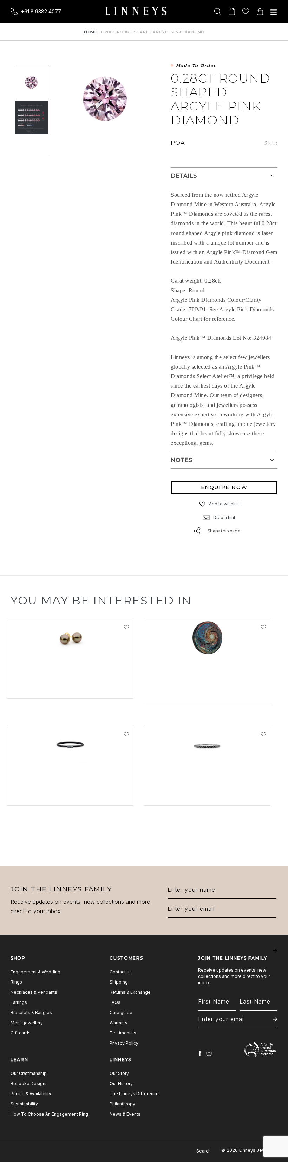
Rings (16, 982)
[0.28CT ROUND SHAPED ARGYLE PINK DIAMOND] (31, 82)
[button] (202, 504)
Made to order (196, 66)
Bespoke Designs (29, 1083)
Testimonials (123, 1033)
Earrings (19, 1002)
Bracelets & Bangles (31, 1012)
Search (203, 1151)
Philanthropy (122, 1103)
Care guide (121, 1012)
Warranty (118, 1022)
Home (90, 32)
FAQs (115, 1002)
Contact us (121, 971)
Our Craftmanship (29, 1073)
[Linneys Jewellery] (136, 11)
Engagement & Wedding (35, 971)
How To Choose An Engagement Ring (49, 1114)
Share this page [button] (224, 530)
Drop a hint (224, 517)
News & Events (125, 1114)
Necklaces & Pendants (34, 992)
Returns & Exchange (130, 992)
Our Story (119, 1073)
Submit (275, 955)
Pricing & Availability (31, 1093)
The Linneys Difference (134, 1093)
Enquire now (224, 487)
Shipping (119, 982)
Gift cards (21, 1033)
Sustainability (24, 1103)
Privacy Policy (124, 1043)
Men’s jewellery (27, 1022)
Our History (121, 1083)
